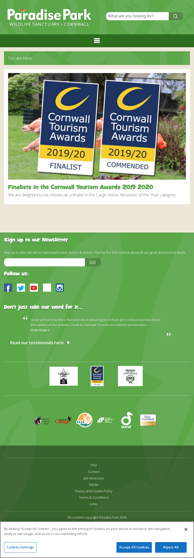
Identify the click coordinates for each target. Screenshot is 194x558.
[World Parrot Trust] (44, 434)
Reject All (171, 547)
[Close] (185, 529)
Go (93, 262)
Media (93, 484)
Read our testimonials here (37, 342)
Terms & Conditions (94, 497)
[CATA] (108, 434)
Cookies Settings (20, 547)
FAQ (94, 465)
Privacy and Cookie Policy (93, 491)
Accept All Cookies (134, 547)
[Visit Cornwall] (150, 434)
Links (94, 504)
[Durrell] (129, 434)
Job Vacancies (94, 478)
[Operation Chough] (65, 434)
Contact (94, 471)
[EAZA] (87, 434)
